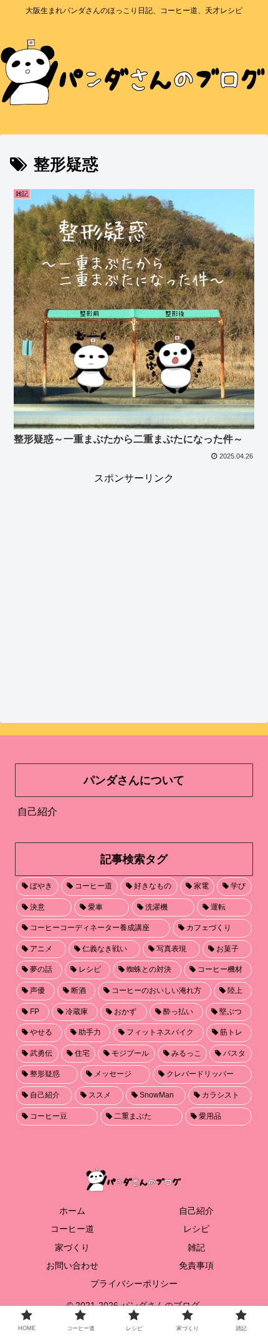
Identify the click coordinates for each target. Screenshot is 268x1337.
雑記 (196, 1247)
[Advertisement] (134, 575)
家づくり (72, 1247)
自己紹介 (37, 811)
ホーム (72, 1211)
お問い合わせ (72, 1265)
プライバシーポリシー (134, 1283)
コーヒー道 (72, 1229)
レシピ (196, 1229)
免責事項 (196, 1265)
